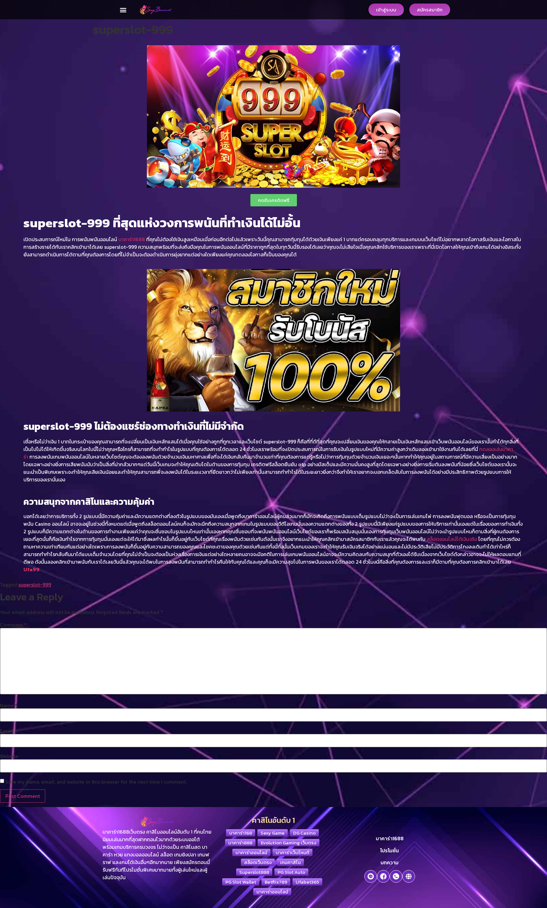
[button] (123, 9)
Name (8, 705)
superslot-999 (34, 584)
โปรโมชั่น (389, 850)
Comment (13, 624)
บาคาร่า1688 (131, 239)
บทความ (389, 862)
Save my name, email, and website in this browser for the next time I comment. (96, 781)
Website (9, 756)
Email (8, 730)
